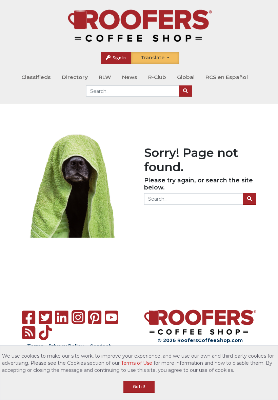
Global (186, 77)
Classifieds (36, 77)
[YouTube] (111, 317)
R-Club (157, 77)
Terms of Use (136, 363)
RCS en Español (226, 77)
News (129, 77)
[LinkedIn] (61, 317)
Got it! (139, 386)
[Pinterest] (94, 317)
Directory (75, 77)
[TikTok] (45, 332)
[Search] (185, 91)
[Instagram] (78, 317)
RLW (105, 77)
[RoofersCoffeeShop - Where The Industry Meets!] (140, 26)
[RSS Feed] (28, 332)
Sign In (119, 58)
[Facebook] (28, 317)
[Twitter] (45, 317)
